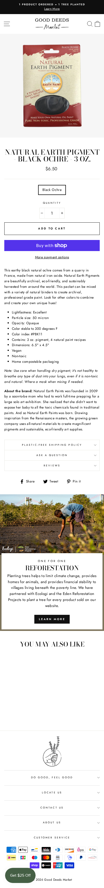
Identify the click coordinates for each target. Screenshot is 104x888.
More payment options (52, 257)
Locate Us (52, 792)
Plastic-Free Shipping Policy (52, 445)
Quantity (52, 203)
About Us (52, 822)
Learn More (52, 619)
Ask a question (52, 455)
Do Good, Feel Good (52, 777)
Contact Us (52, 808)
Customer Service (52, 837)
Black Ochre (52, 189)
